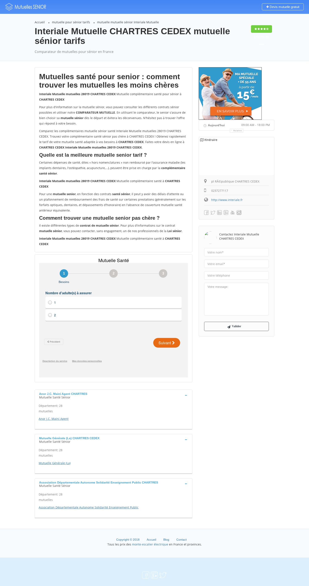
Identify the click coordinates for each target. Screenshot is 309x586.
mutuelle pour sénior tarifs (71, 22)
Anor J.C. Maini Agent (54, 419)
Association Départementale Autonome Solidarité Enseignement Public (89, 507)
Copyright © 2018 (128, 539)
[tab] (113, 395)
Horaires (237, 131)
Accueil (40, 22)
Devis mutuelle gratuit (284, 7)
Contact (181, 539)
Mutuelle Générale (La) (55, 463)
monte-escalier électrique (150, 544)
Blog (166, 539)
